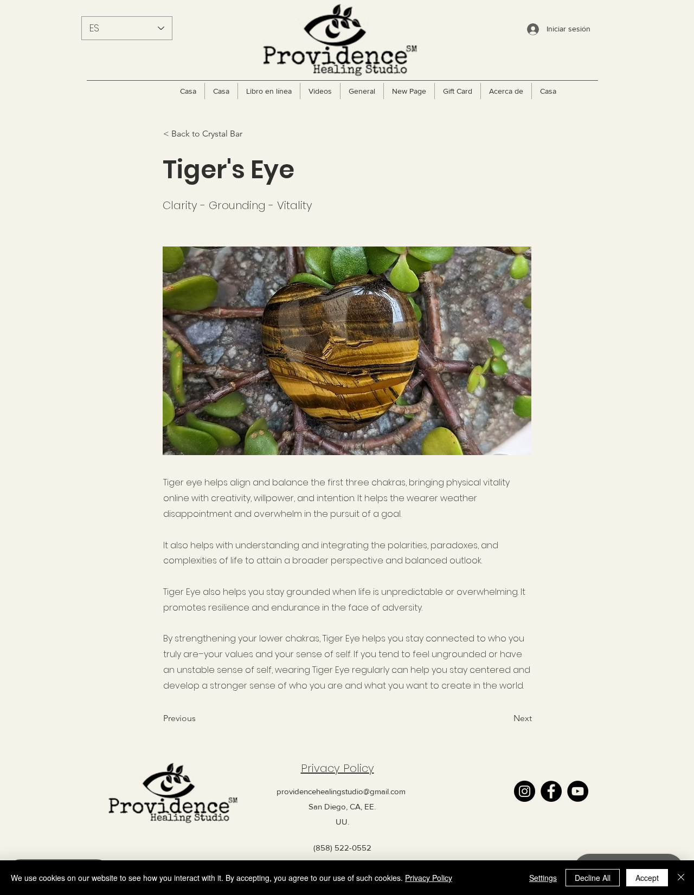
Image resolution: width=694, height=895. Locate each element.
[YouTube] (577, 791)
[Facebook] (551, 791)
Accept (647, 877)
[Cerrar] (680, 877)
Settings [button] (543, 877)
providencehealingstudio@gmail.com (341, 791)
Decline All (593, 877)
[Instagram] (524, 791)
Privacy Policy (337, 768)
